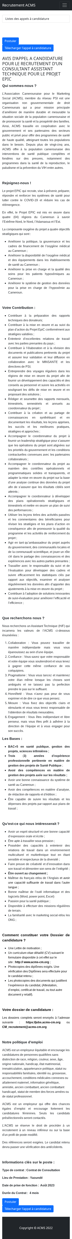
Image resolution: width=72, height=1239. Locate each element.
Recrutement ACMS (18, 5)
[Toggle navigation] (64, 5)
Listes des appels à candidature (27, 19)
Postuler (10, 41)
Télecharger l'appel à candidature (28, 48)
